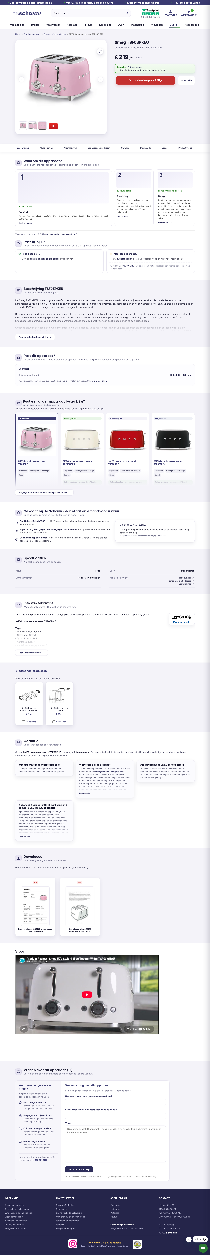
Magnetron (137, 24)
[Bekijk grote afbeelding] (100, 51)
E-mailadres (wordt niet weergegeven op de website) (91, 1109)
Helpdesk (60, 1224)
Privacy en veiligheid (14, 1224)
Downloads (145, 148)
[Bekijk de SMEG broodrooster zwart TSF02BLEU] (173, 440)
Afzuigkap (157, 24)
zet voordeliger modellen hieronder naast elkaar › (160, 259)
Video (164, 148)
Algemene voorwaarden (16, 1220)
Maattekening (46, 148)
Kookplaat (105, 24)
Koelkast (72, 24)
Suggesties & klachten (15, 1228)
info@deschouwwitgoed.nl (109, 771)
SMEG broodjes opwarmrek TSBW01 (29, 709)
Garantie (125, 148)
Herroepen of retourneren (67, 1220)
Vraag (68, 1123)
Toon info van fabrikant (30, 652)
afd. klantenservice (171, 1228)
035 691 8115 (128, 266)
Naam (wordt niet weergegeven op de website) (88, 1096)
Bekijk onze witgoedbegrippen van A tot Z (58, 234)
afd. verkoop (168, 1224)
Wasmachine (16, 24)
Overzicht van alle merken (17, 1209)
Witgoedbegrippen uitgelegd (18, 1213)
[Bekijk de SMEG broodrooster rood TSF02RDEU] (127, 440)
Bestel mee (30, 722)
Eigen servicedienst (14, 1217)
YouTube (114, 1217)
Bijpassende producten (99, 148)
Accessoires (192, 24)
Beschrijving (23, 148)
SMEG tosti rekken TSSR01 (59, 709)
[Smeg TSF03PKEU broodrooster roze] (23, 126)
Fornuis (88, 24)
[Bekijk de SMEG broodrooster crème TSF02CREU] (82, 440)
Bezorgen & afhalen (65, 1205)
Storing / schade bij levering (69, 1213)
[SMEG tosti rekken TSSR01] (59, 696)
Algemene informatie (14, 1205)
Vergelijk (188, 80)
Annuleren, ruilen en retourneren (70, 1217)
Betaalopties (61, 1209)
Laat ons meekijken (98, 381)
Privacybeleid (116, 1177)
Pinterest (114, 1213)
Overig (174, 24)
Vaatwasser (53, 24)
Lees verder (85, 793)
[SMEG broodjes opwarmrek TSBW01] (29, 696)
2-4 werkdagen (135, 67)
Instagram (115, 1209)
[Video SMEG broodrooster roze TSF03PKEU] (53, 126)
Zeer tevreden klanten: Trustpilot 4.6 (31, 2)
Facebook (115, 1205)
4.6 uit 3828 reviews (150, 17)
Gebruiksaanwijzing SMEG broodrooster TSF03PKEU (80, 930)
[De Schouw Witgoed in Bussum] (27, 13)
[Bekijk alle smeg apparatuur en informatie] (182, 619)
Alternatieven (70, 148)
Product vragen (185, 148)
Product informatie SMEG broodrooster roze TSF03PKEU (35, 930)
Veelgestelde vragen (65, 1228)
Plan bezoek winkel (189, 2)
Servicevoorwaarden (133, 1177)
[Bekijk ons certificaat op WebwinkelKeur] (72, 1244)
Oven (121, 24)
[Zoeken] (127, 13)
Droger (35, 24)
